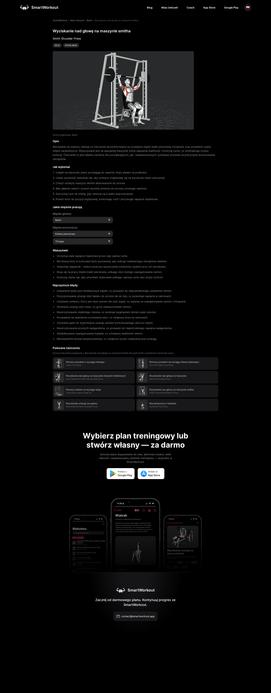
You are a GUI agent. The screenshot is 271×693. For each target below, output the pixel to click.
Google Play (231, 7)
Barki (89, 20)
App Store (209, 7)
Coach (190, 7)
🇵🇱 (248, 7)
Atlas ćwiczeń (169, 7)
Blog (149, 7)
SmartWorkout (60, 20)
